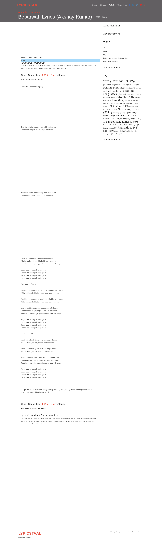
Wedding (118, 134)
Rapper (106, 128)
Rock (113, 128)
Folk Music (133, 85)
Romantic (127, 127)
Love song (129, 100)
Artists (112, 5)
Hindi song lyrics (119, 92)
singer (118, 131)
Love (118, 100)
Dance (110, 85)
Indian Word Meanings (110, 61)
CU (124, 532)
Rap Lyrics (135, 125)
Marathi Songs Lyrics (129, 103)
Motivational (119, 106)
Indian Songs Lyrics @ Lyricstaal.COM (115, 58)
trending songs (108, 134)
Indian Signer (111, 97)
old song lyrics (120, 113)
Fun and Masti (114, 87)
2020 (110, 81)
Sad (108, 130)
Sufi (125, 131)
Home (94, 5)
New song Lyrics (121, 110)
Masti (106, 106)
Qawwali (107, 125)
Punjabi (109, 118)
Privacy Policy (115, 532)
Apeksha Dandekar (29, 12)
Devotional (121, 85)
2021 (126, 81)
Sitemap (141, 532)
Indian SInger (125, 97)
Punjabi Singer (125, 118)
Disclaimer (131, 532)
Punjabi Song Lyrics (122, 121)
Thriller (58, 68)
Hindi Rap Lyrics (117, 91)
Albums (103, 5)
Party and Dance (125, 115)
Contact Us (122, 5)
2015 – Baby (101, 17)
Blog (104, 55)
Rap (128, 125)
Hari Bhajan (131, 88)
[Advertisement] (60, 38)
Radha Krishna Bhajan (119, 125)
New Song (113, 109)
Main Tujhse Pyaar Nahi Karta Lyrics (32, 79)
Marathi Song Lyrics (113, 103)
